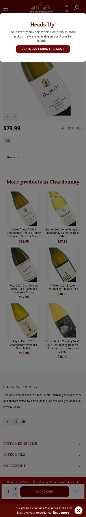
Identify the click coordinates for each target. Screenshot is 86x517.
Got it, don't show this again (43, 49)
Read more (61, 512)
